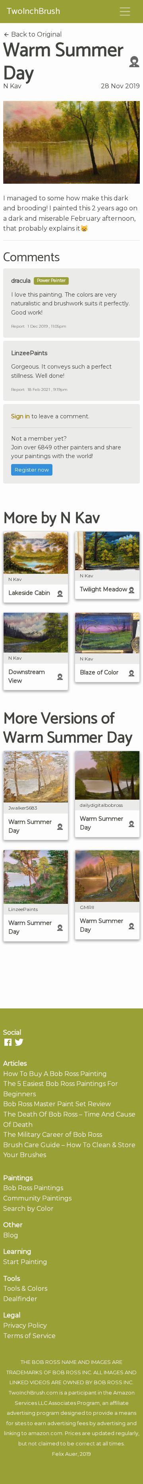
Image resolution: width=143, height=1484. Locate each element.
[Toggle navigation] (125, 11)
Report (18, 326)
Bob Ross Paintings (33, 1188)
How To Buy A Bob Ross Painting (55, 1074)
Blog (10, 1235)
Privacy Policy (25, 1325)
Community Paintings (37, 1198)
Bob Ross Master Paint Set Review (57, 1104)
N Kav (12, 86)
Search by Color (28, 1208)
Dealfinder (20, 1299)
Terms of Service (29, 1336)
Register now (32, 470)
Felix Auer (64, 1454)
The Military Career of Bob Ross (52, 1134)
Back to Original (36, 34)
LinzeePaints (29, 353)
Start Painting (25, 1262)
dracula (21, 280)
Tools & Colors (25, 1288)
